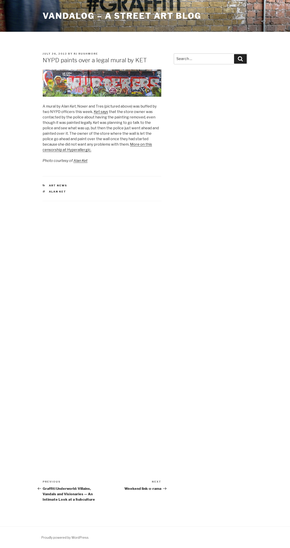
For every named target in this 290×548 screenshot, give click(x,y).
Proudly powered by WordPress (65, 537)
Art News (58, 185)
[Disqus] (102, 264)
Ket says (101, 112)
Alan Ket (80, 161)
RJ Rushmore (86, 53)
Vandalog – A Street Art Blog (122, 16)
